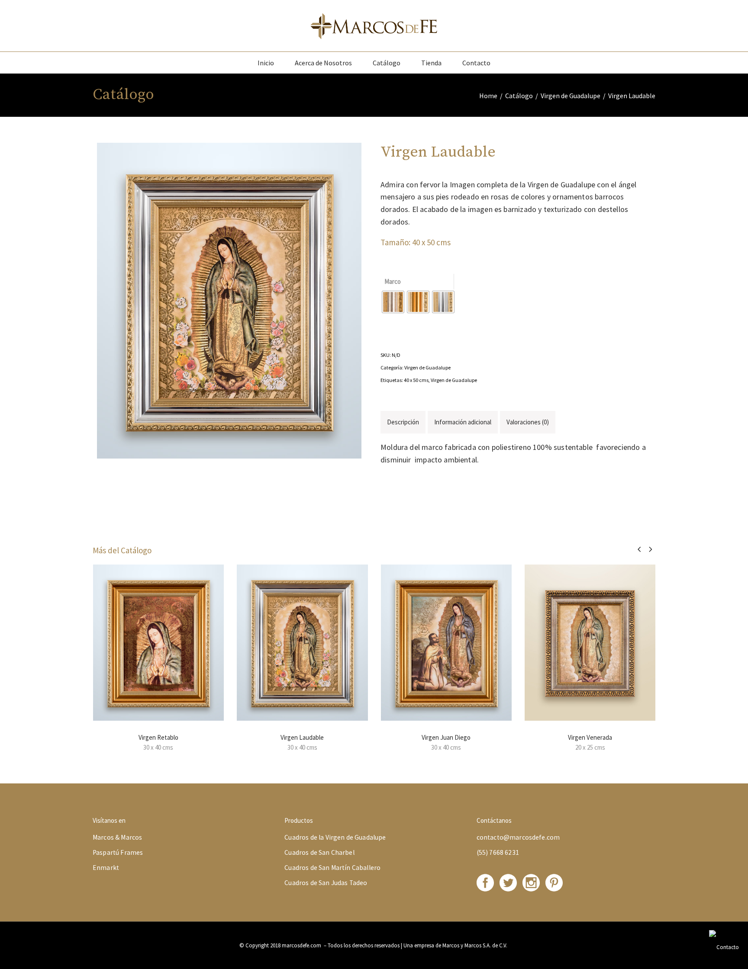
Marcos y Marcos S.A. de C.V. (475, 945)
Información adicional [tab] (462, 422)
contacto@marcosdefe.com (518, 837)
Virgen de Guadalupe (570, 95)
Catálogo (519, 95)
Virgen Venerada (590, 737)
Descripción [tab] (403, 422)
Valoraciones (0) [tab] (527, 422)
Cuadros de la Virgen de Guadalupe (335, 837)
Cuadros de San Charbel (319, 852)
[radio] (393, 302)
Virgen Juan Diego (446, 737)
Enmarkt (106, 867)
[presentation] (639, 549)
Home (488, 95)
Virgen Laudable (302, 737)
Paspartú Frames (118, 852)
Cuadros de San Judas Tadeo (325, 883)
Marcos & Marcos (117, 837)
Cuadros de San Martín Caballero (332, 867)
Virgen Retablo (158, 737)
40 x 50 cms (416, 380)
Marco (392, 281)
